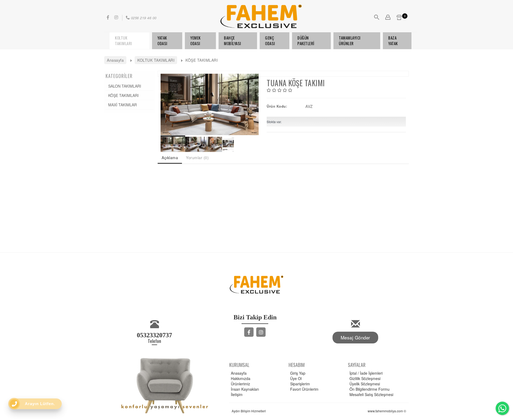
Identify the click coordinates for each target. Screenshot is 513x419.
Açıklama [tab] (170, 157)
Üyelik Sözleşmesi (364, 383)
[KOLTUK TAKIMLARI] (129, 40)
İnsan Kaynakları (245, 389)
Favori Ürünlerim (304, 389)
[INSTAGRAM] (261, 332)
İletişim (237, 394)
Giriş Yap (297, 373)
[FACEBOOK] (249, 332)
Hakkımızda (240, 378)
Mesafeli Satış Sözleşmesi (371, 394)
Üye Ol (296, 378)
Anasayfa (239, 373)
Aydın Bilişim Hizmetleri (249, 411)
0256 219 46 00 (144, 17)
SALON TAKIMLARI (124, 86)
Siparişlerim (300, 383)
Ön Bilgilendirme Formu (369, 389)
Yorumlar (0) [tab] (197, 157)
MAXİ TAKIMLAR (122, 104)
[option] (210, 104)
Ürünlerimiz (240, 383)
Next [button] (256, 101)
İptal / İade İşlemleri (366, 373)
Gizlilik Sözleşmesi (364, 378)
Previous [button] (163, 101)
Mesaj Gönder (355, 337)
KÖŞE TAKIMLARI (123, 95)
